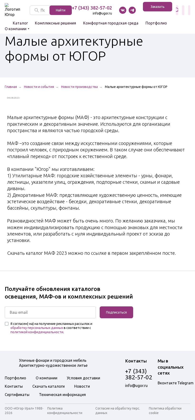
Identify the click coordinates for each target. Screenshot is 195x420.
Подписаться (116, 312)
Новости (82, 386)
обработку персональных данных (36, 328)
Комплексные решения (55, 23)
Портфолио (156, 23)
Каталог (20, 23)
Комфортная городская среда (110, 23)
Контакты (14, 386)
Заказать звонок (158, 8)
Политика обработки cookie (165, 410)
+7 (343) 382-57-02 (92, 7)
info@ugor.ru (102, 13)
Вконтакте (122, 10)
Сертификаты (17, 394)
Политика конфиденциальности (64, 410)
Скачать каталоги (48, 386)
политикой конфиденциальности (36, 332)
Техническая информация (62, 394)
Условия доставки (83, 378)
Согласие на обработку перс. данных (117, 410)
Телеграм (132, 10)
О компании (15, 29)
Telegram (185, 383)
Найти (60, 10)
